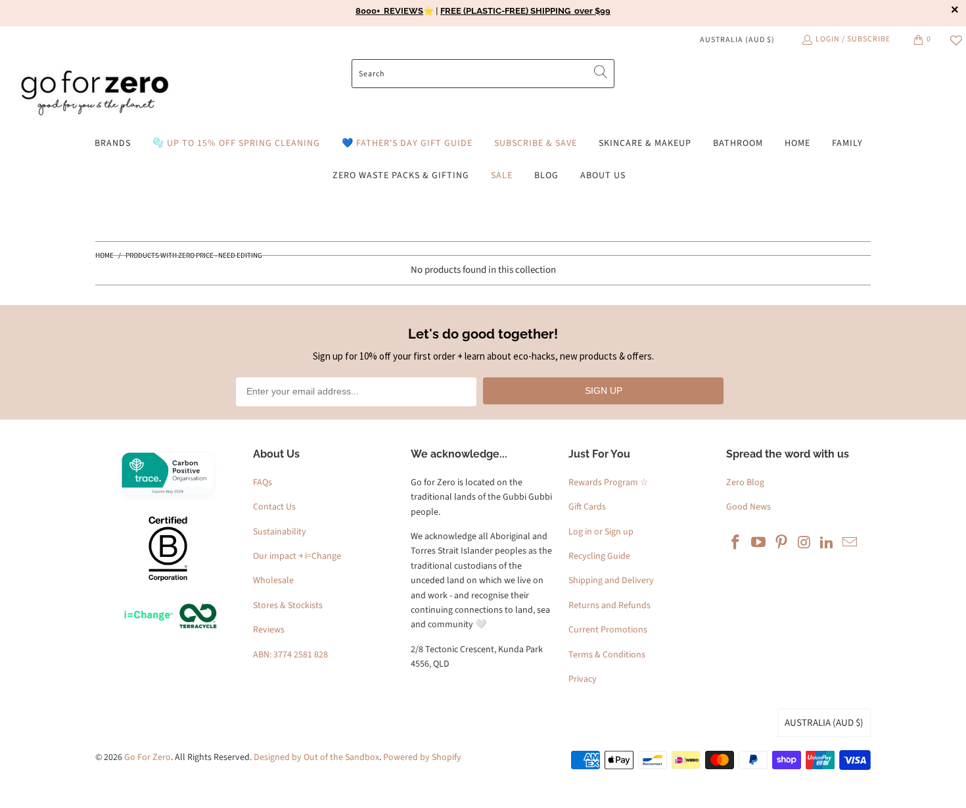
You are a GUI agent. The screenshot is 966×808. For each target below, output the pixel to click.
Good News (748, 506)
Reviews (269, 629)
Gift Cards (587, 506)
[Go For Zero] (95, 93)
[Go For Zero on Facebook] (736, 543)
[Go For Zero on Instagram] (804, 543)
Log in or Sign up (600, 531)
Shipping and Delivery (611, 580)
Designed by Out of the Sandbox (316, 757)
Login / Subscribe (853, 39)
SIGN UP (603, 390)
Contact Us (274, 506)
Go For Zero (147, 757)
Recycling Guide (599, 556)
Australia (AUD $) (737, 39)
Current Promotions (607, 629)
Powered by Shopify (422, 757)
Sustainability (279, 531)
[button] (112, 144)
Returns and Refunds (609, 605)
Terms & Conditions (606, 654)
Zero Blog (745, 482)
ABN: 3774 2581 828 (290, 654)
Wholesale (273, 580)
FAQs (262, 482)
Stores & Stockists (288, 605)
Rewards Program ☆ (608, 482)
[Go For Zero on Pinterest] (781, 543)
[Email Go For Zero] (850, 543)
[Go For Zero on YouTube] (759, 543)
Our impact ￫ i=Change (297, 556)
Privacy (582, 679)
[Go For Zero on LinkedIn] (827, 543)
